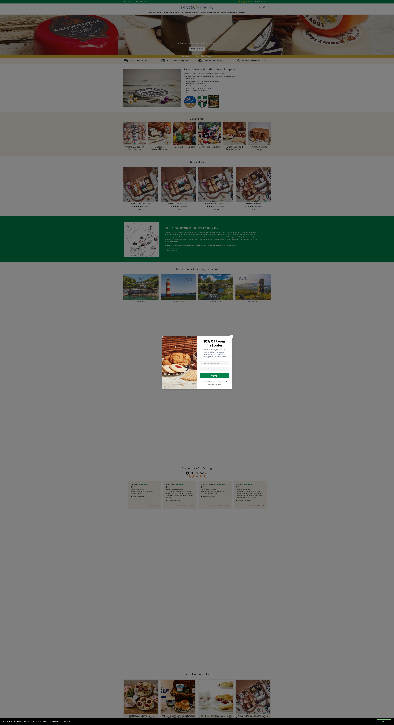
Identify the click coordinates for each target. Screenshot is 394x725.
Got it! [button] (384, 721)
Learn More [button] (66, 721)
